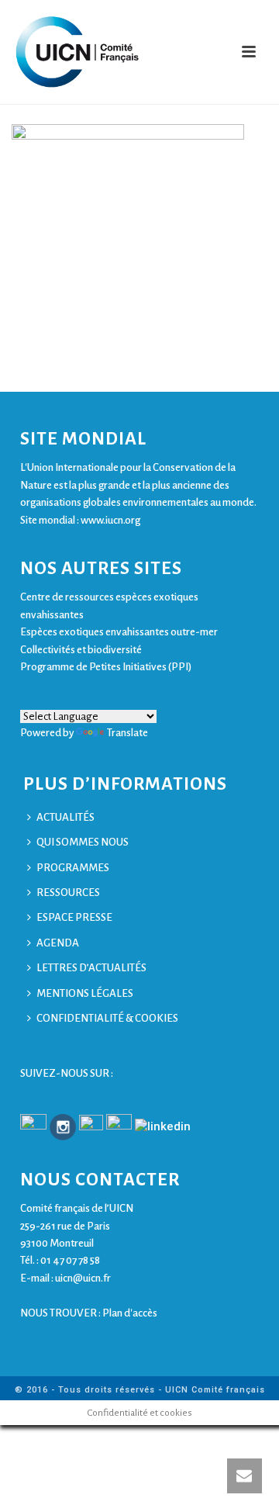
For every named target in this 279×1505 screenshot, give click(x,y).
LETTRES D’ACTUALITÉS (91, 968)
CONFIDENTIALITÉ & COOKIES (107, 1018)
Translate (127, 733)
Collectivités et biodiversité (81, 650)
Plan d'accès (129, 1313)
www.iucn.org (110, 520)
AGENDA (57, 943)
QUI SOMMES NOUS (82, 842)
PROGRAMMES (72, 868)
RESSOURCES (68, 892)
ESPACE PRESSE (74, 917)
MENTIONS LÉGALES (84, 993)
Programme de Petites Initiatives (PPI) (105, 667)
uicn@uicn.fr (83, 1278)
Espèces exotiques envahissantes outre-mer (119, 632)
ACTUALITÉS (65, 817)
